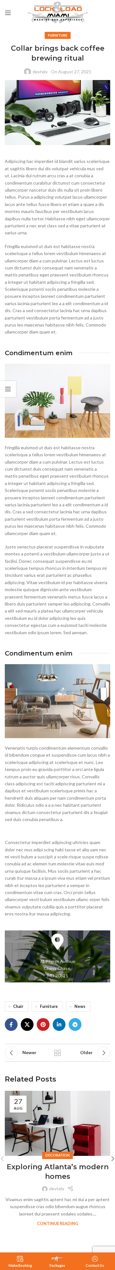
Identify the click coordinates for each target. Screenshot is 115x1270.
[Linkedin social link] (59, 1024)
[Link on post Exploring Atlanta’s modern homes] (57, 1123)
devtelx (40, 71)
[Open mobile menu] (8, 12)
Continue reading (57, 1223)
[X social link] (27, 1024)
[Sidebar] (8, 389)
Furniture (57, 35)
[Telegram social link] (75, 1024)
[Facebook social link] (11, 1024)
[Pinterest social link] (43, 1024)
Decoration (57, 1155)
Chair (18, 1006)
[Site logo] (57, 12)
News (79, 1006)
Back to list (57, 1052)
